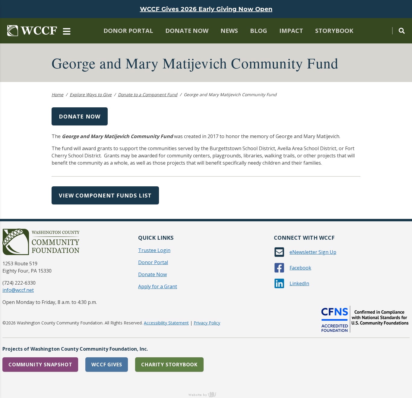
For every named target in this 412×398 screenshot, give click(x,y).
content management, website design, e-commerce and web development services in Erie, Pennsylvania (206, 394)
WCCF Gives (106, 364)
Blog (258, 31)
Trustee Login (154, 250)
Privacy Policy (207, 323)
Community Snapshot (40, 364)
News (229, 31)
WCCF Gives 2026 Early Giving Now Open (206, 9)
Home (57, 94)
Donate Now (186, 31)
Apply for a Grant (157, 286)
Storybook (334, 31)
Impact (291, 31)
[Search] (398, 30)
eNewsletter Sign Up (313, 252)
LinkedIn (299, 283)
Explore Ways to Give (91, 94)
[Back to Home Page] (32, 31)
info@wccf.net (18, 290)
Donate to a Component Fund (147, 94)
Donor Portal (128, 31)
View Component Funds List (105, 195)
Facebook (300, 267)
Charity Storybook (169, 364)
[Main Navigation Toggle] (66, 31)
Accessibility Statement (166, 323)
